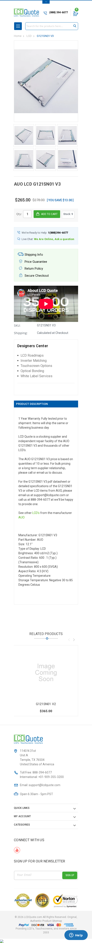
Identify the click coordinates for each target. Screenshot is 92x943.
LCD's (36, 513)
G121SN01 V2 (46, 704)
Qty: (19, 214)
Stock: (68, 214)
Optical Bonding (32, 371)
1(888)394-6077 (58, 232)
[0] (75, 13)
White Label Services (36, 376)
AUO (21, 517)
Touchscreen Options (36, 366)
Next (74, 640)
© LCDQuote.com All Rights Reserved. (46, 919)
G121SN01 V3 (45, 36)
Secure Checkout (36, 276)
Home (17, 36)
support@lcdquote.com (44, 785)
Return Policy (33, 268)
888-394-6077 (42, 772)
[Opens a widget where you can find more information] (76, 935)
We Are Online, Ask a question (54, 239)
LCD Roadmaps (32, 355)
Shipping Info (33, 255)
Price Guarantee (35, 262)
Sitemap (57, 920)
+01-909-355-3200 (51, 777)
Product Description (32, 403)
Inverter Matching (34, 361)
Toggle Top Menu (46, 2)
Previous (69, 640)
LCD (29, 36)
